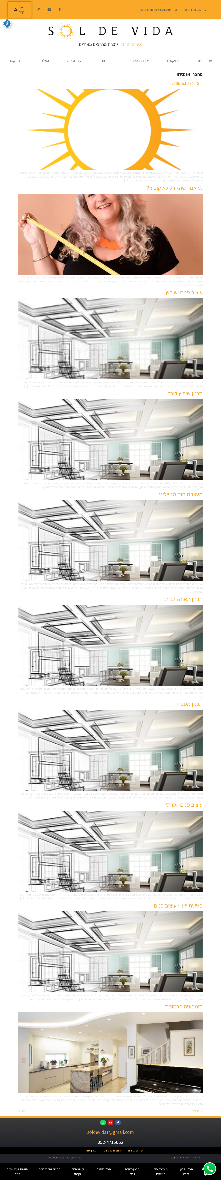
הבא (22, 1111)
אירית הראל (176, 1157)
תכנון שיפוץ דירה (185, 393)
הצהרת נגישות (187, 83)
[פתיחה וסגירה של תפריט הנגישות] (7, 23)
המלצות (43, 60)
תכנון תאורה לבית (184, 599)
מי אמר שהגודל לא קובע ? (175, 188)
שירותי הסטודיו (139, 60)
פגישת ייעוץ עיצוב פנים (178, 905)
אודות (105, 60)
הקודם (198, 1111)
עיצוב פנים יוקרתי (184, 805)
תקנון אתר (91, 1150)
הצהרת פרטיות (112, 1150)
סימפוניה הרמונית (184, 1006)
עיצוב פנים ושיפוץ (184, 292)
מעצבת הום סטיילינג (180, 494)
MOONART (53, 1157)
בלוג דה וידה (75, 60)
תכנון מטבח (190, 704)
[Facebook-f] (60, 10)
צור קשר (14, 60)
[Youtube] (49, 10)
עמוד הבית (205, 60)
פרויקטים (173, 60)
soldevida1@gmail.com (110, 1132)
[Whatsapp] (39, 10)
